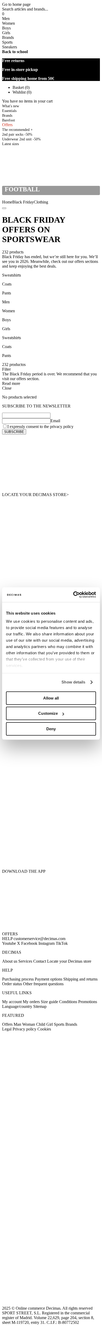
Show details (73, 682)
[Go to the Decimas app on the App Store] (51, 854)
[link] (10, 143)
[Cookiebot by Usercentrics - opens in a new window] (73, 594)
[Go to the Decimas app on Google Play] (51, 825)
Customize (48, 713)
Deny (51, 729)
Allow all (51, 698)
